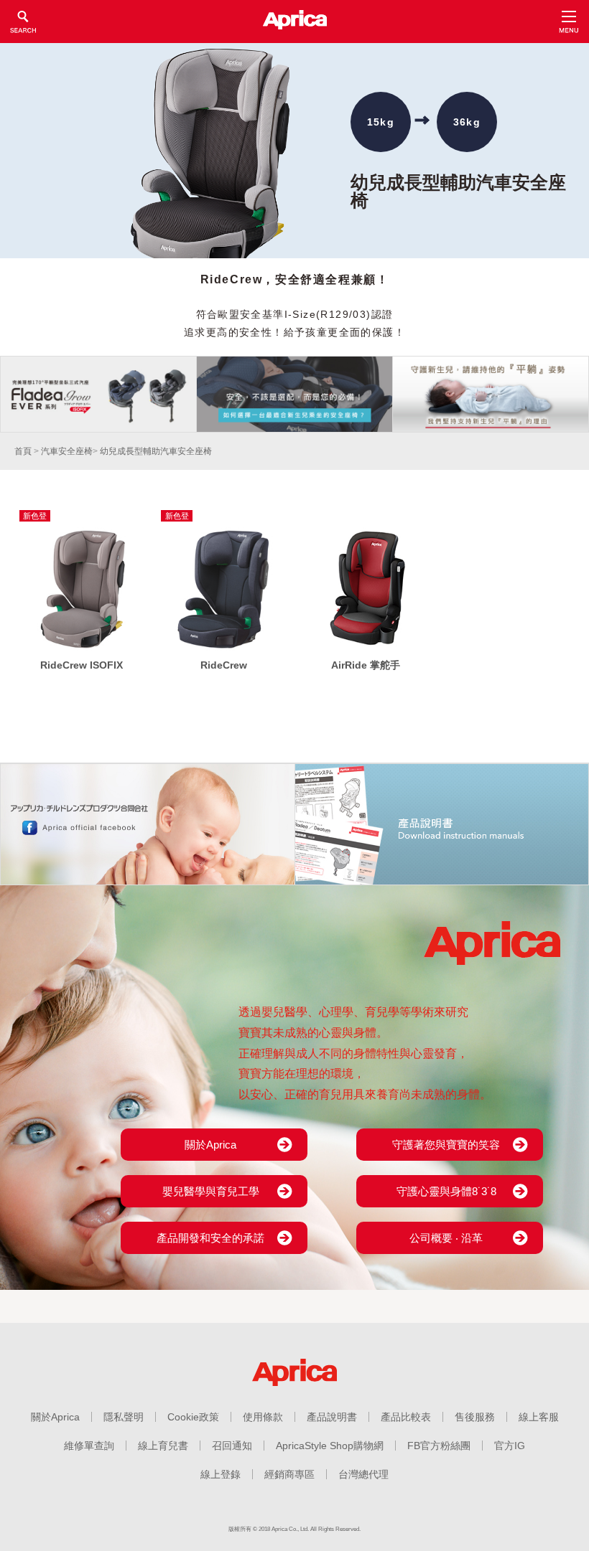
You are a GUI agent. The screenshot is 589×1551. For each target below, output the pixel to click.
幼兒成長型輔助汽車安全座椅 (156, 451)
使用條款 (263, 1417)
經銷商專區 (289, 1474)
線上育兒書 (163, 1445)
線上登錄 (220, 1474)
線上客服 (539, 1417)
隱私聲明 (123, 1417)
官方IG (509, 1445)
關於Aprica (55, 1417)
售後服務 (475, 1417)
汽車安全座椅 (67, 451)
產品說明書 (332, 1417)
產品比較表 (406, 1417)
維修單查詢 (89, 1445)
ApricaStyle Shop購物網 (330, 1445)
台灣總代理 (363, 1474)
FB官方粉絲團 (438, 1445)
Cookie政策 (193, 1417)
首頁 (23, 451)
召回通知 (232, 1445)
